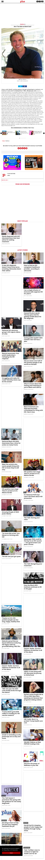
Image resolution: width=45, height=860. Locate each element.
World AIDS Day (5, 486)
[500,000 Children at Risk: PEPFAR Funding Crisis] (33, 735)
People (22, 24)
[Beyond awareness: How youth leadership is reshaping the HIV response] (11, 346)
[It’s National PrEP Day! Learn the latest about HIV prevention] (33, 487)
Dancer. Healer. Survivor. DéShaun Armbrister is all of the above (11, 667)
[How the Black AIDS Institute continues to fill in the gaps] (33, 578)
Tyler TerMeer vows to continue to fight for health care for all (32, 851)
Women (25, 358)
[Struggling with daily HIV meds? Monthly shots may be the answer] (11, 371)
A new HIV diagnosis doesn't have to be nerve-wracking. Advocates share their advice (11, 268)
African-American (5, 439)
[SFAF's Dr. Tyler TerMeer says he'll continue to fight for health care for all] (33, 843)
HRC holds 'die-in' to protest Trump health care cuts (33, 721)
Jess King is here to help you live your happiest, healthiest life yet (10, 824)
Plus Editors (23, 79)
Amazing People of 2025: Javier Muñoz (10, 513)
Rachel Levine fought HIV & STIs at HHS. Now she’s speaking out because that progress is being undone (33, 697)
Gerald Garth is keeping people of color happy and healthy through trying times (33, 827)
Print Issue (4, 820)
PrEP (25, 492)
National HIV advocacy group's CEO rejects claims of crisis (11, 332)
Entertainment (27, 310)
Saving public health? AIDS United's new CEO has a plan (33, 339)
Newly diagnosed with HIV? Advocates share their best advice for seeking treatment (11, 238)
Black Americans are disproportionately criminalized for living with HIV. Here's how (33, 409)
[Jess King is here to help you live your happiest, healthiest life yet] (11, 815)
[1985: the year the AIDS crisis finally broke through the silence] (11, 681)
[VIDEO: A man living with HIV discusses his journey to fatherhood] (33, 664)
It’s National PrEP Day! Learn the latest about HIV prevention (33, 496)
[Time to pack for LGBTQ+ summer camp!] (4, 132)
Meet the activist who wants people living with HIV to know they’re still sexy (10, 466)
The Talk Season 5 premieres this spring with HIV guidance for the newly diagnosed (11, 800)
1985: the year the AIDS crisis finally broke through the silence (11, 690)
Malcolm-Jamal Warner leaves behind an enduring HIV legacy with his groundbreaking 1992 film (11, 643)
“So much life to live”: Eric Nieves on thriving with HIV (11, 535)
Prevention (4, 709)
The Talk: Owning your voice (32, 518)
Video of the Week (27, 669)
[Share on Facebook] (24, 86)
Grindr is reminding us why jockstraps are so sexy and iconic (11, 736)
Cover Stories (27, 847)
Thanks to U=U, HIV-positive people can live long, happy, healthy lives (11, 619)
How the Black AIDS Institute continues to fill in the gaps (32, 587)
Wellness (4, 843)
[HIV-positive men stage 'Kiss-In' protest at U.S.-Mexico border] (11, 482)
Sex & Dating (4, 732)
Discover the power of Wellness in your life (31, 764)
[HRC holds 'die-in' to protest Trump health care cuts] (33, 712)
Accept (11, 852)
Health (3, 461)
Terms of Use (15, 849)
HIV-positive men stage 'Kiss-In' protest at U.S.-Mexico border (10, 490)
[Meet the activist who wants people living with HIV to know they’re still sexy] (11, 457)
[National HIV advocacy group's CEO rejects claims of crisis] (11, 323)
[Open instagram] (43, 1)
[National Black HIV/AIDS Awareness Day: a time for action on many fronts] (11, 434)
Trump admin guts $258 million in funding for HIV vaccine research (11, 713)
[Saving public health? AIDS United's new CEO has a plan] (33, 330)
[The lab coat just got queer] (11, 549)
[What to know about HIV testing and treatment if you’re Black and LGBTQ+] (33, 376)
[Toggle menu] (2, 1)
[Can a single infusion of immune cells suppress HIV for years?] (33, 283)
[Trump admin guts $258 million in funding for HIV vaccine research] (11, 704)
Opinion (3, 350)
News (3, 328)
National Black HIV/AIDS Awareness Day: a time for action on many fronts (11, 443)
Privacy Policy (7, 849)
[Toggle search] (37, 1)
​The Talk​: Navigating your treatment (33, 564)
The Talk (3, 233)
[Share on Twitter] (20, 86)
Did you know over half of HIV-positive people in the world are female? (33, 362)
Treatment (4, 375)
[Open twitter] (41, 1)
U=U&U (3, 615)
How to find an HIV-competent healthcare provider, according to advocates (32, 268)
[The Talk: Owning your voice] (33, 510)
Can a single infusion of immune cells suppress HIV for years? (33, 292)
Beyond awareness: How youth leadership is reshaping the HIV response (10, 355)
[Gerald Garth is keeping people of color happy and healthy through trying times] (11, 838)
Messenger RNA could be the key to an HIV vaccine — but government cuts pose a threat (33, 541)
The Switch (4, 531)
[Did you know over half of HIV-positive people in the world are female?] (33, 353)
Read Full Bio (5, 180)
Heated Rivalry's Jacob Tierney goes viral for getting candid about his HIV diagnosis (32, 315)
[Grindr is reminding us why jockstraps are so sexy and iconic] (11, 727)
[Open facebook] (39, 1)
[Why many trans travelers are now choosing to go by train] (18, 132)
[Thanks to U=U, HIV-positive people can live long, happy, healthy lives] (11, 611)
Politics (25, 692)
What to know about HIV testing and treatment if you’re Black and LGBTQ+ (32, 385)
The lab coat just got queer (11, 556)
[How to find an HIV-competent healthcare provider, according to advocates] (33, 258)
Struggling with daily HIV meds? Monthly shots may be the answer (11, 380)
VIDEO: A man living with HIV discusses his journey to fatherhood (32, 673)
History (3, 686)
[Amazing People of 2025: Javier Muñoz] (11, 505)
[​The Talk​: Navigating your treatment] (33, 556)
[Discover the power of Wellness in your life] (33, 756)
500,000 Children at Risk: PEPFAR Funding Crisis (32, 743)
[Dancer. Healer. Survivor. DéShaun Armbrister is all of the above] (11, 658)
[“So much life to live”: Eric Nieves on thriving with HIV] (11, 526)
